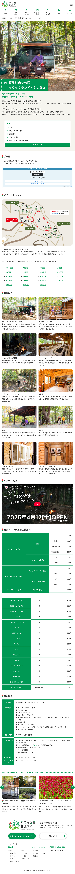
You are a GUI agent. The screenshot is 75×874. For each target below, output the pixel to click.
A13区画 (26, 276)
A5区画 (25, 268)
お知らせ (25, 856)
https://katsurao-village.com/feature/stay (19, 794)
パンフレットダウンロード (22, 836)
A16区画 (9, 280)
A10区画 (43, 272)
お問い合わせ (52, 836)
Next (73, 787)
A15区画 (60, 276)
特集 (5, 13)
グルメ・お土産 (48, 13)
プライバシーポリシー (40, 853)
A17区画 (26, 280)
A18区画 (43, 280)
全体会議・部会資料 (57, 850)
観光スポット (16, 13)
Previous (2, 787)
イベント (12, 859)
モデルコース (27, 13)
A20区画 (9, 285)
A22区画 (43, 285)
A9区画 (25, 272)
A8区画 (8, 272)
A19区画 (60, 280)
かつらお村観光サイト (9, 4)
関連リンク (36, 856)
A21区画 (26, 285)
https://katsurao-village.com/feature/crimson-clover (56, 794)
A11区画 (60, 272)
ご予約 (11, 127)
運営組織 (36, 850)
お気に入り (25, 859)
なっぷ (36, 745)
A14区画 (43, 276)
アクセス (69, 13)
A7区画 (59, 268)
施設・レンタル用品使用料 (18, 140)
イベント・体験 (37, 13)
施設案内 (12, 134)
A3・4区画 (9, 268)
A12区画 (9, 276)
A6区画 (42, 268)
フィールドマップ (15, 131)
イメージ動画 (14, 137)
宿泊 (59, 13)
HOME (4, 18)
